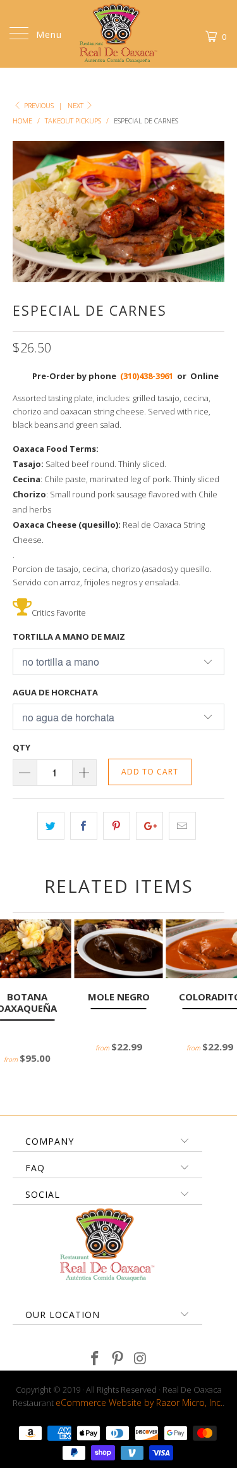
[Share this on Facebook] (83, 826)
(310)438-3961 (147, 376)
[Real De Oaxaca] (118, 34)
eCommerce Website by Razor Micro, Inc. (139, 1402)
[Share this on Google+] (149, 826)
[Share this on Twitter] (50, 826)
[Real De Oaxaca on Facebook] (95, 1359)
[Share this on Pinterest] (116, 826)
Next (76, 105)
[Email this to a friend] (182, 826)
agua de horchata (55, 692)
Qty (21, 747)
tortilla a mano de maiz (69, 636)
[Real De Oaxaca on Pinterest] (118, 1359)
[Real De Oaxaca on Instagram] (140, 1359)
